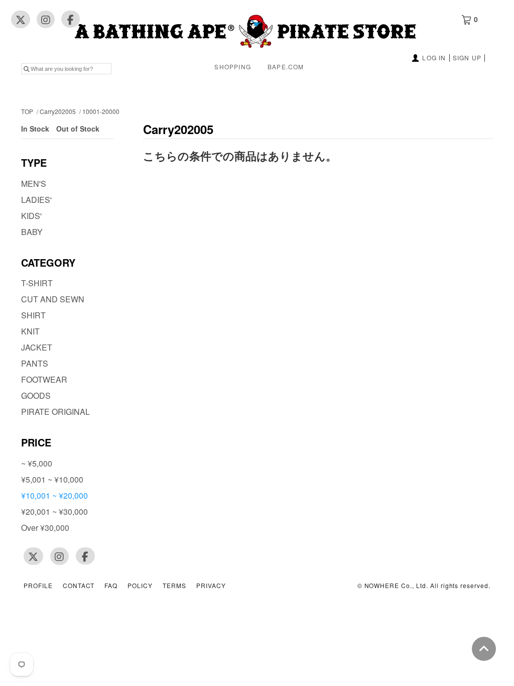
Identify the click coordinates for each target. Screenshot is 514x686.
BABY (32, 232)
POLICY (140, 586)
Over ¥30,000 (45, 527)
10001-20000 (100, 111)
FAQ (110, 586)
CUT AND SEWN (52, 299)
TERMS (174, 586)
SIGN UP (467, 57)
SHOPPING (232, 66)
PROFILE (38, 586)
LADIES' (36, 199)
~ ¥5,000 (36, 463)
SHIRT (33, 315)
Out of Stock (77, 129)
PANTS (34, 363)
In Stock (36, 129)
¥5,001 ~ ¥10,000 (52, 479)
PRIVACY (211, 586)
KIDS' (31, 215)
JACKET (36, 347)
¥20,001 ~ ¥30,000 (54, 511)
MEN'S (33, 183)
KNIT (30, 331)
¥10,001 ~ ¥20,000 (54, 495)
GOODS (36, 395)
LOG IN (434, 57)
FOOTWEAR (44, 379)
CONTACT (79, 586)
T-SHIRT (37, 283)
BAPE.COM (286, 66)
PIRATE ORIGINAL (55, 411)
